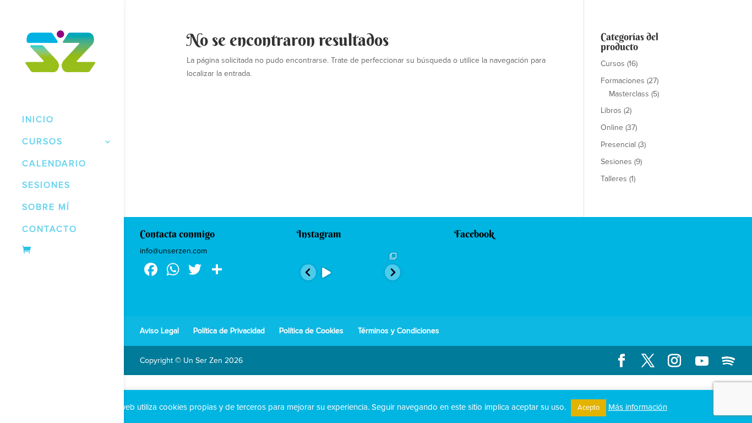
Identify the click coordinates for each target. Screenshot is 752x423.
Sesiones (46, 185)
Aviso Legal (159, 330)
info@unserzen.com (173, 251)
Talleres (614, 178)
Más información (637, 407)
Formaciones (623, 80)
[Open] (325, 273)
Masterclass (629, 94)
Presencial (618, 144)
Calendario (54, 163)
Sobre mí (46, 207)
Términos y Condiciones (398, 330)
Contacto (49, 229)
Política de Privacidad (229, 330)
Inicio (38, 119)
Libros (611, 110)
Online (612, 127)
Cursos (613, 63)
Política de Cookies (311, 330)
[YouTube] (702, 361)
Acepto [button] (588, 407)
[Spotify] (728, 361)
